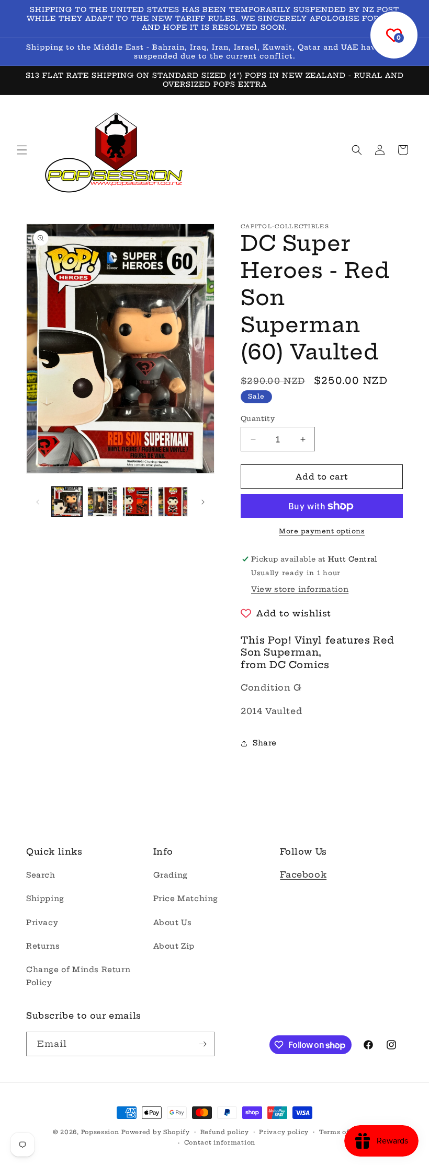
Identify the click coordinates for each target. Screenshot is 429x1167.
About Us (172, 922)
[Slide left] (37, 502)
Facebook (303, 874)
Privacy (42, 922)
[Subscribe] (202, 1044)
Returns (43, 946)
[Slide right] (202, 502)
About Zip (174, 946)
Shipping (45, 898)
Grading (170, 875)
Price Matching (185, 898)
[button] (21, 149)
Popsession (100, 1132)
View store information (299, 589)
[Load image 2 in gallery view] (102, 502)
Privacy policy (284, 1132)
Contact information (219, 1142)
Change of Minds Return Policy (78, 976)
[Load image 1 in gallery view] (67, 502)
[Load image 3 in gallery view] (137, 502)
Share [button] (265, 743)
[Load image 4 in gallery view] (173, 502)
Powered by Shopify (155, 1132)
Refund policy (224, 1132)
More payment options (322, 531)
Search (40, 875)
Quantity (258, 418)
